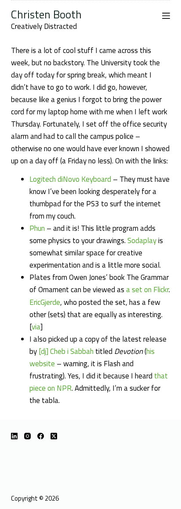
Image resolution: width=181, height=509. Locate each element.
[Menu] (166, 16)
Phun (37, 228)
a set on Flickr (147, 289)
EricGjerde (44, 302)
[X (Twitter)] (54, 436)
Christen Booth (46, 14)
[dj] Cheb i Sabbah (66, 351)
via (36, 326)
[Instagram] (27, 436)
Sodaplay (141, 240)
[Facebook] (40, 436)
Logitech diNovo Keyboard (70, 179)
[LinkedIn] (14, 436)
